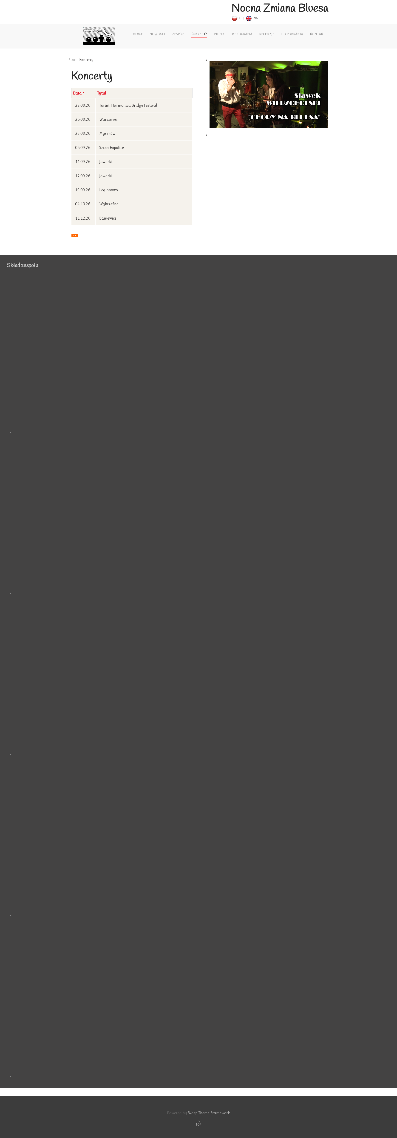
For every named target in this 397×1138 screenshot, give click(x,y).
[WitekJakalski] (202, 835)
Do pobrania (292, 34)
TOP (198, 1124)
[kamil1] (202, 996)
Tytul (101, 93)
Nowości (157, 34)
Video (219, 34)
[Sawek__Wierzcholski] (202, 513)
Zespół (178, 34)
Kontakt (317, 34)
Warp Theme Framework (209, 1113)
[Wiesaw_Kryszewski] (202, 674)
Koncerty (199, 34)
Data (77, 93)
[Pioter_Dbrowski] (202, 352)
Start (73, 59)
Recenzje (266, 34)
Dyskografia (241, 34)
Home (138, 34)
